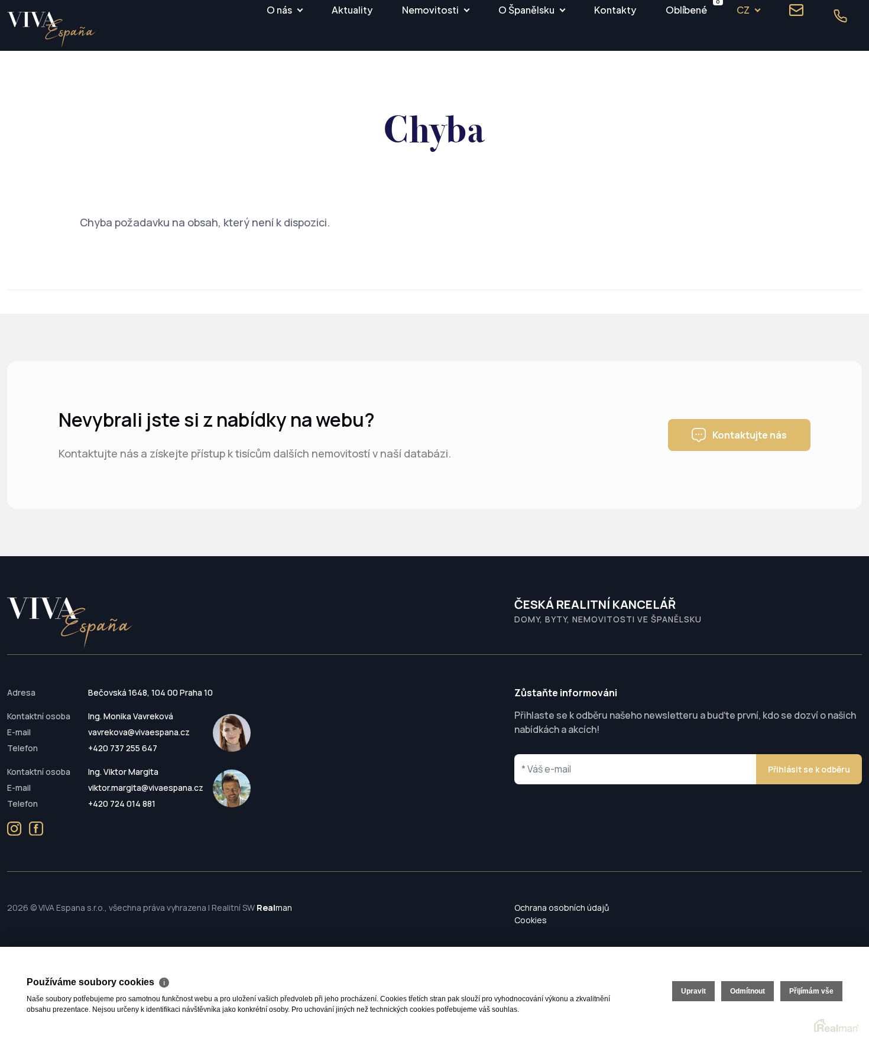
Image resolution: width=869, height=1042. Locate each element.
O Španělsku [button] (526, 10)
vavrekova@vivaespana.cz (139, 732)
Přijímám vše (811, 991)
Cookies (530, 920)
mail (796, 10)
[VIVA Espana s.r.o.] (51, 30)
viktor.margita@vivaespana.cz (145, 787)
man (274, 907)
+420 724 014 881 (121, 803)
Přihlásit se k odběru (809, 769)
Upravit (693, 991)
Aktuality (352, 10)
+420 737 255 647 (122, 748)
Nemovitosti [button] (430, 10)
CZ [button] (743, 10)
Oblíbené (686, 8)
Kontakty (615, 10)
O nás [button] (279, 10)
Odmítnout (747, 991)
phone (840, 15)
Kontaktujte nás (749, 435)
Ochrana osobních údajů (561, 907)
